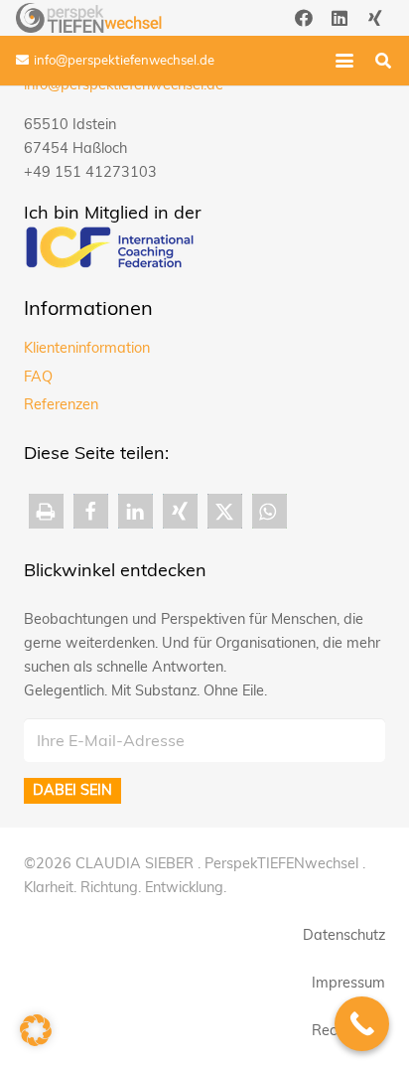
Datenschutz (344, 935)
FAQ (38, 376)
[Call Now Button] (362, 1023)
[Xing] (375, 18)
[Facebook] (304, 18)
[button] (344, 61)
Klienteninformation (87, 348)
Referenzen (61, 404)
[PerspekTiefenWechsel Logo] (89, 18)
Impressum (348, 982)
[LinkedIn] (339, 18)
